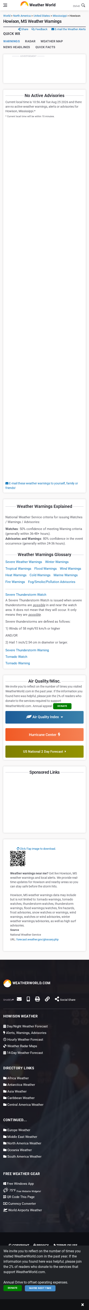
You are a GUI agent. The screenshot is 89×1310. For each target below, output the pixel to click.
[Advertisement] (44, 68)
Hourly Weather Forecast (24, 1040)
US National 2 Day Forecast (44, 752)
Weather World (42, 5)
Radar (30, 41)
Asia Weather (16, 1091)
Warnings (11, 41)
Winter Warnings (57, 562)
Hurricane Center (43, 734)
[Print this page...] (37, 999)
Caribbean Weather (20, 1098)
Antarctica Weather (20, 1085)
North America (22, 15)
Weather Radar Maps (21, 1046)
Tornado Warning (17, 663)
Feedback (41, 29)
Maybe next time (40, 1288)
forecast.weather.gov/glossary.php (37, 939)
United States (41, 15)
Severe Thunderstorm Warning (27, 650)
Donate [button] (62, 706)
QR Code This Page (20, 1197)
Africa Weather (17, 1078)
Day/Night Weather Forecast (27, 1026)
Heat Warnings (16, 575)
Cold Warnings (40, 575)
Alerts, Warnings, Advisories (25, 1033)
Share (24, 29)
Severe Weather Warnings (23, 562)
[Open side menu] (5, 5)
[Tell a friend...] (19, 999)
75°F (24, 1190)
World (6, 15)
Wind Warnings (70, 569)
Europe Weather (18, 1130)
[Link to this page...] (47, 999)
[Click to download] (17, 858)
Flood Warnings (45, 569)
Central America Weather (24, 1105)
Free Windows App (20, 1184)
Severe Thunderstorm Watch (25, 595)
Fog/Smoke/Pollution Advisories (51, 582)
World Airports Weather (24, 1210)
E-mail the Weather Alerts (70, 29)
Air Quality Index (46, 717)
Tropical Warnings (18, 569)
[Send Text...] (28, 999)
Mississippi (60, 15)
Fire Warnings (15, 582)
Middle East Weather (21, 1137)
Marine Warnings (66, 575)
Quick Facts (45, 47)
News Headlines (16, 47)
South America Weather (23, 1157)
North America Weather (23, 1143)
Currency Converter (21, 1204)
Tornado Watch (16, 657)
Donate (12, 1288)
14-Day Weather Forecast (24, 1053)
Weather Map (52, 41)
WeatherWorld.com (31, 983)
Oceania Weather (19, 1150)
